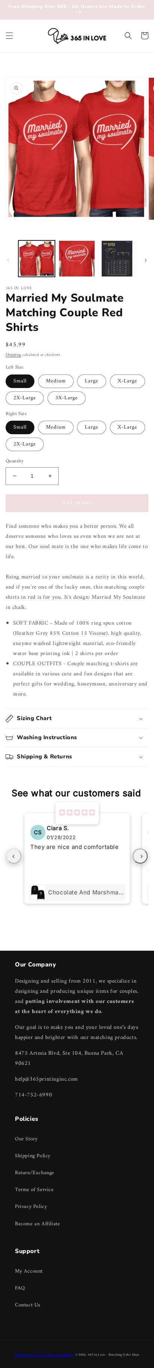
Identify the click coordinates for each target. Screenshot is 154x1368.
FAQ (20, 1288)
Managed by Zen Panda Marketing (44, 1354)
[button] (9, 35)
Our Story (26, 1139)
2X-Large (24, 398)
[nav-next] (140, 856)
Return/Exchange (34, 1173)
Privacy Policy (31, 1206)
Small (20, 381)
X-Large (127, 381)
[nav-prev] (13, 856)
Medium (56, 381)
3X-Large (66, 398)
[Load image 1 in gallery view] (36, 258)
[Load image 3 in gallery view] (117, 258)
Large (91, 381)
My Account (29, 1271)
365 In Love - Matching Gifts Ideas (113, 1354)
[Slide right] (146, 260)
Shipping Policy (32, 1156)
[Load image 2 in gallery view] (77, 258)
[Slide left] (8, 260)
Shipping (13, 355)
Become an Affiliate (37, 1224)
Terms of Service (34, 1189)
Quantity (15, 461)
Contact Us (27, 1305)
